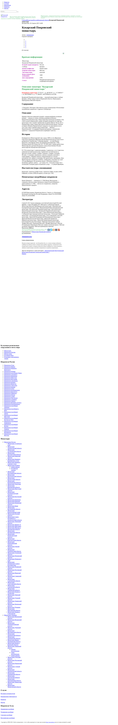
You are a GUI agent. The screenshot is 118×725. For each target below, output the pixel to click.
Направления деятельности (9, 696)
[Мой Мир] (56, 230)
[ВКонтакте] (49, 230)
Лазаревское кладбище (7, 709)
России (35, 20)
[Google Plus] (59, 230)
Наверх (24, 253)
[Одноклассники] (54, 230)
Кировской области (43, 20)
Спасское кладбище (6, 715)
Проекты (3, 699)
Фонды (3, 702)
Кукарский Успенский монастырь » (39, 252)
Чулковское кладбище (7, 712)
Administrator (30, 35)
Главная (24, 20)
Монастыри (30, 20)
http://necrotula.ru (50, 722)
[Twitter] (51, 230)
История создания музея (8, 693)
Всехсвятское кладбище (8, 718)
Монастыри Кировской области (41, 231)
